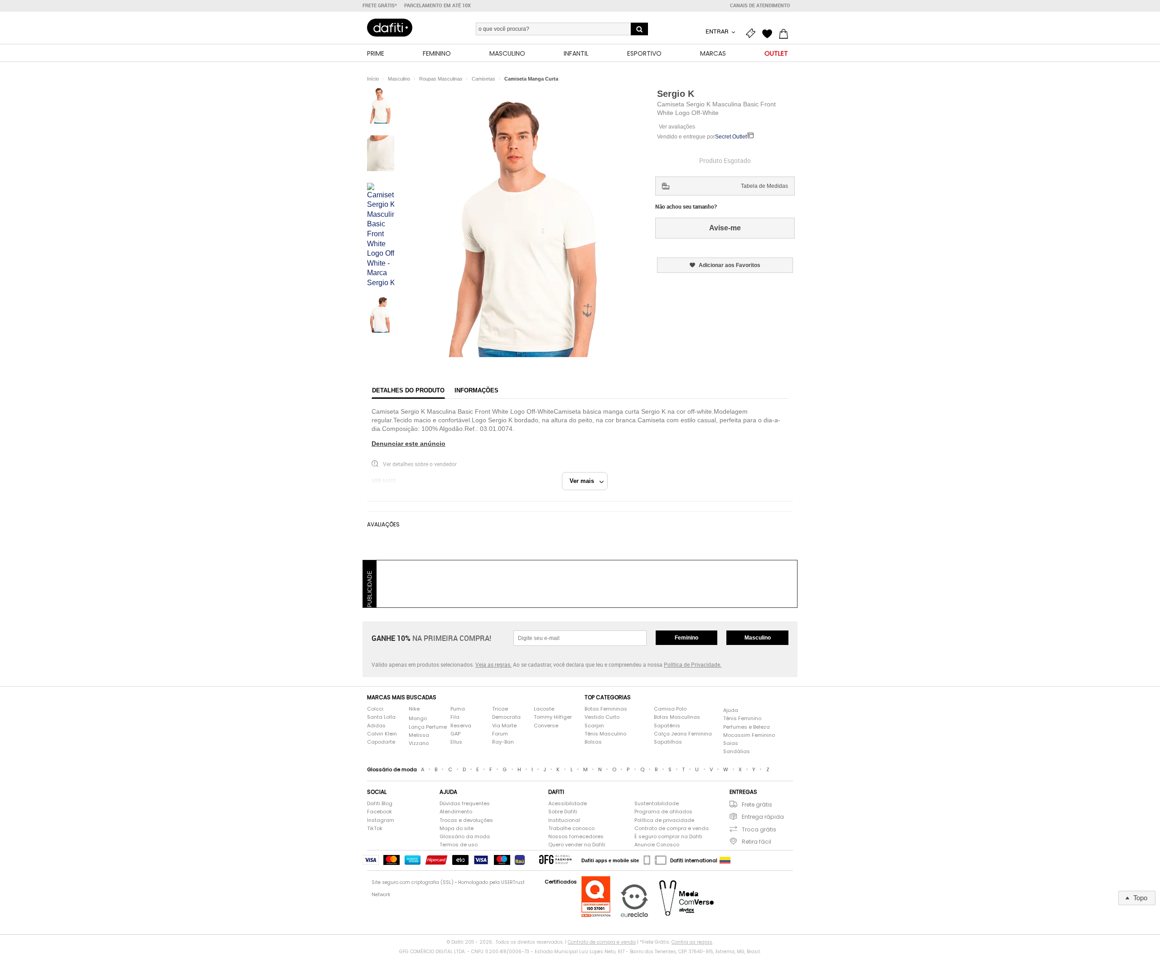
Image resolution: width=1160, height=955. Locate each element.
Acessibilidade (567, 803)
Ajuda (730, 710)
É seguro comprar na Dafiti (668, 836)
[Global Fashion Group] (555, 860)
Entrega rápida (763, 817)
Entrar (718, 31)
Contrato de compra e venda (671, 828)
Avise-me (725, 228)
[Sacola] (785, 32)
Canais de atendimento (760, 5)
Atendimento (456, 811)
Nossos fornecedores (576, 836)
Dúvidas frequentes (465, 803)
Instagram (380, 820)
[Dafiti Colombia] (725, 860)
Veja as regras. (493, 664)
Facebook (379, 811)
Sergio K (675, 94)
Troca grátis (759, 829)
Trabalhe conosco (571, 828)
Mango (418, 718)
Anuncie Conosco (656, 844)
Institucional (564, 820)
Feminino (686, 638)
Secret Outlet (731, 137)
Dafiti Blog (379, 803)
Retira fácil (756, 841)
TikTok (374, 828)
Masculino (757, 638)
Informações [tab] (476, 390)
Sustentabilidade (656, 803)
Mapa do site (457, 828)
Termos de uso (459, 844)
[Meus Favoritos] (769, 32)
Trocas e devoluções (466, 820)
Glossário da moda (465, 836)
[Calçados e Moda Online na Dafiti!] (389, 28)
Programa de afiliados (663, 811)
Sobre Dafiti (562, 811)
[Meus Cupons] (753, 32)
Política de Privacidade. (692, 664)
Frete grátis (757, 804)
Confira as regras (692, 942)
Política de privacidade (664, 820)
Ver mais (584, 481)
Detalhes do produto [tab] (408, 390)
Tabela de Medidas (764, 186)
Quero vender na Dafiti (576, 844)
